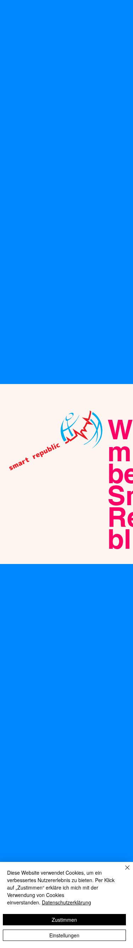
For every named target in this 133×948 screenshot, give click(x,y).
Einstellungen (64, 935)
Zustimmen (64, 919)
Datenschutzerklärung (66, 902)
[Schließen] (123, 871)
